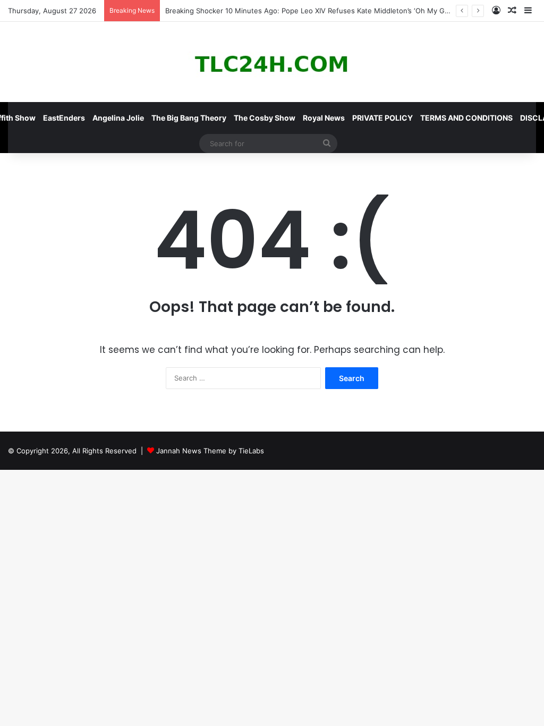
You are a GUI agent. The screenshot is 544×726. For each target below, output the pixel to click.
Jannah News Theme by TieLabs (210, 450)
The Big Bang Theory (188, 117)
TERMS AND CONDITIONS (466, 117)
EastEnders (64, 117)
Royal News (324, 117)
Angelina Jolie (118, 117)
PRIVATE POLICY (382, 117)
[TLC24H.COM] (272, 62)
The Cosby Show (264, 117)
